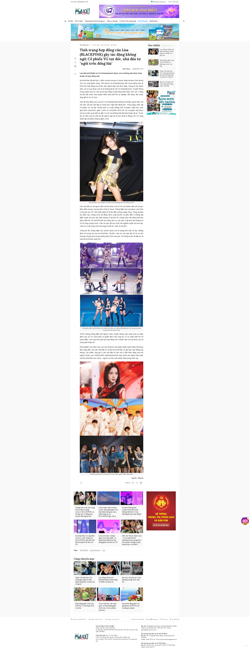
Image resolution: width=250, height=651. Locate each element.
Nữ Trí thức (79, 21)
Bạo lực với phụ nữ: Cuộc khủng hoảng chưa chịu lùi (167, 84)
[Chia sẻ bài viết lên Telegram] (75, 66)
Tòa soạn (165, 619)
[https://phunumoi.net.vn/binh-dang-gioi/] (75, 74)
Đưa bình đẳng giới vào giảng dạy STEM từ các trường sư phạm (131, 606)
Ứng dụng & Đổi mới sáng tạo (95, 21)
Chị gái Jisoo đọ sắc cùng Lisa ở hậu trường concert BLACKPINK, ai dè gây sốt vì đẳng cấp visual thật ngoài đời (85, 512)
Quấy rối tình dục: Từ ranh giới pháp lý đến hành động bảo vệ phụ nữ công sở (167, 74)
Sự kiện (70, 21)
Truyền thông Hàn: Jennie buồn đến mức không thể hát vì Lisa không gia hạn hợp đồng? (131, 511)
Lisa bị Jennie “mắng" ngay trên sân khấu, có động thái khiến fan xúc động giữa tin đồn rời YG (108, 539)
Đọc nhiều (154, 45)
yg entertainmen (95, 550)
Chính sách (96, 45)
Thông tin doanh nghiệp (137, 619)
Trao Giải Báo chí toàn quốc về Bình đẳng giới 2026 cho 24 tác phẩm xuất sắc (107, 607)
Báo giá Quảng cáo (152, 619)
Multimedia (154, 21)
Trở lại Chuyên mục (81, 482)
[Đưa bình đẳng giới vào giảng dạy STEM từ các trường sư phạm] (132, 594)
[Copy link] (75, 58)
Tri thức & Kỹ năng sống (127, 21)
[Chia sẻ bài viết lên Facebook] (75, 62)
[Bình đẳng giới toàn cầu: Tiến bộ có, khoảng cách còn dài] (153, 62)
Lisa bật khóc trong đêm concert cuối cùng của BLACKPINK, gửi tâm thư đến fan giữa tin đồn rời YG (85, 540)
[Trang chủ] (65, 21)
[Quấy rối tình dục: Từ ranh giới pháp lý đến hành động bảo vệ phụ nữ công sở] (153, 73)
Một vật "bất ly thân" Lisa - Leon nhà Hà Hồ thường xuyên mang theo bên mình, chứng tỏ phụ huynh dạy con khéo (132, 540)
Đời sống (113, 45)
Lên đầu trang (175, 619)
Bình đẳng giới (143, 21)
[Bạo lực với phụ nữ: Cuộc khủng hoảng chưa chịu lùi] (153, 84)
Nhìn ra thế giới (112, 21)
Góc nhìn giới (105, 45)
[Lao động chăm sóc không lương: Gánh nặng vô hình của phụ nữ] (153, 51)
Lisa (103, 550)
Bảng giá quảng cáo (159, 2)
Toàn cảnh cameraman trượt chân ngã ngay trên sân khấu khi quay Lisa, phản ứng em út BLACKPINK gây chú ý (108, 512)
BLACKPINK (84, 550)
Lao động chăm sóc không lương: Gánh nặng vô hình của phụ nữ (167, 52)
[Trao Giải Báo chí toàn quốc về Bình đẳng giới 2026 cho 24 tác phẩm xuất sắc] (108, 594)
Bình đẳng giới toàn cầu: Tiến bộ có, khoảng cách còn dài (167, 63)
